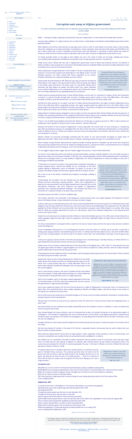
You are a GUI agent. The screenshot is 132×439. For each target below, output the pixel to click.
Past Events (12, 49)
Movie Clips (12, 58)
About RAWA (12, 42)
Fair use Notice (104, 429)
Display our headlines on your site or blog (19, 80)
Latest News (12, 23)
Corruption (86, 412)
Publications (12, 47)
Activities (11, 44)
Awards (11, 52)
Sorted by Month (13, 27)
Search (11, 28)
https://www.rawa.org (83, 430)
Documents (12, 45)
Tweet (39, 17)
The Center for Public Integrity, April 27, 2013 (84, 423)
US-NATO (78, 412)
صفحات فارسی (12, 56)
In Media (11, 51)
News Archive (12, 30)
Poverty (82, 412)
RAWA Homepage (64, 429)
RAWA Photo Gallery (93, 429)
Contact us (12, 60)
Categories (12, 25)
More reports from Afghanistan (78, 429)
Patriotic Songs (13, 54)
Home (10, 21)
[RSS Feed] (19, 35)
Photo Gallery (12, 32)
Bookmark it (12, 68)
